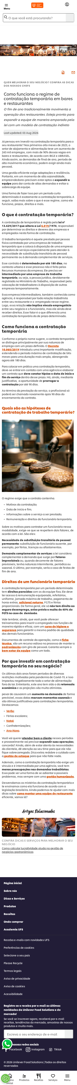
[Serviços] (53, 1076)
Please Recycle (13, 963)
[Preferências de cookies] (5, 1078)
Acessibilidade (13, 994)
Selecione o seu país (17, 955)
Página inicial (13, 883)
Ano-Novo (12, 730)
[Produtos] (24, 1076)
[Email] (72, 72)
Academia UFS (13, 929)
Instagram (38, 1049)
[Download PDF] (62, 72)
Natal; (10, 720)
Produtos (10, 906)
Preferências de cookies (19, 947)
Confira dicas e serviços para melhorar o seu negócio (37, 842)
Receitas (9, 914)
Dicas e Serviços (14, 898)
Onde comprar (13, 921)
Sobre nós (10, 890)
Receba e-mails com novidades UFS (26, 940)
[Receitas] (39, 1076)
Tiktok (58, 1049)
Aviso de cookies (14, 986)
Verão (10, 711)
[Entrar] (67, 4)
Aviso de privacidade (17, 978)
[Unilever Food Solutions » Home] (37, 5)
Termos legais (12, 970)
